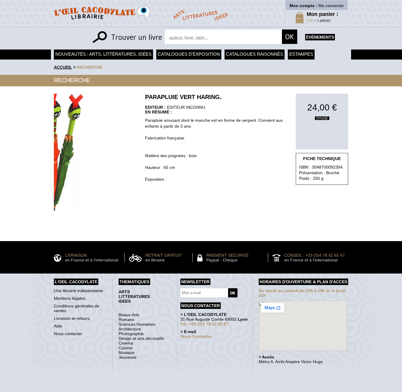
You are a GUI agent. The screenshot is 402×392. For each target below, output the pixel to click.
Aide (58, 326)
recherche (89, 67)
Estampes (301, 54)
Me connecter (331, 5)
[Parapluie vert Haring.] (69, 213)
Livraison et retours (72, 318)
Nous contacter (68, 333)
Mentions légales (69, 298)
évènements (320, 37)
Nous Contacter (196, 336)
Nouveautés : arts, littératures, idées (103, 54)
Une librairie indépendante (78, 290)
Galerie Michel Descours (199, 389)
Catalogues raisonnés (254, 54)
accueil (63, 67)
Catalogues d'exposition (189, 54)
